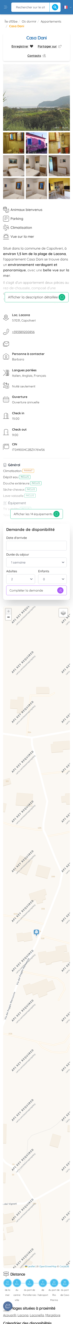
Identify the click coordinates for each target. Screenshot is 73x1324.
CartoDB (64, 1266)
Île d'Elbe (11, 21)
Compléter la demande (26, 590)
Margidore (52, 1315)
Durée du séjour (17, 554)
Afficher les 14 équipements (33, 514)
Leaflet (31, 1266)
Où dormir (29, 21)
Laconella (37, 1315)
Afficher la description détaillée (33, 297)
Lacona (23, 1315)
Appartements (51, 21)
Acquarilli (9, 1315)
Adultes (11, 571)
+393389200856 (23, 332)
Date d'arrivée (16, 538)
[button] (36, 933)
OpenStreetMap (47, 1266)
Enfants (43, 571)
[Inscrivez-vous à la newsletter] (7, 1306)
